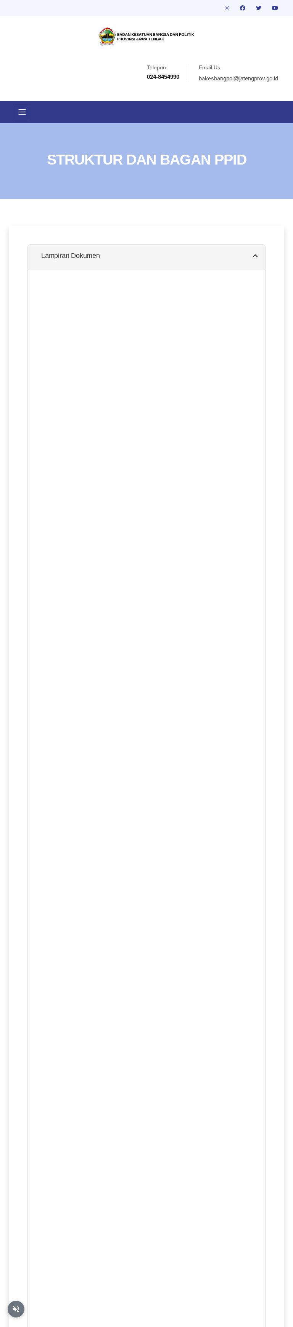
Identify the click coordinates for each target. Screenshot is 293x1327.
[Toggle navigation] (22, 112)
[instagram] (227, 8)
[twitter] (259, 8)
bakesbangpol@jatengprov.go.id (238, 78)
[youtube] (275, 8)
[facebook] (243, 8)
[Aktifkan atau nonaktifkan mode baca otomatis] (16, 1309)
